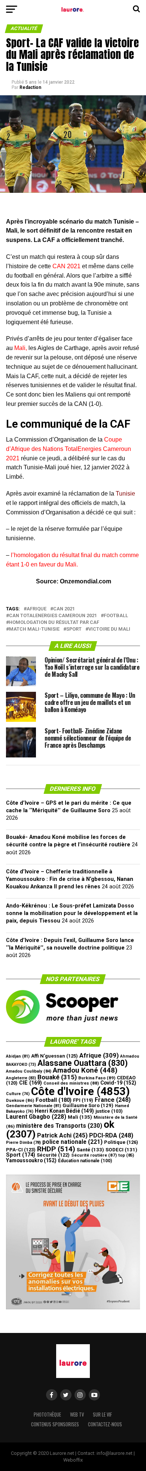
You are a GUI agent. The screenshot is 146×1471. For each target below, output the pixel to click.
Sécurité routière (94, 1155)
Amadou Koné (85, 1070)
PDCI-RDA (111, 1135)
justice (108, 1111)
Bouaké (57, 1077)
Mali (80, 1117)
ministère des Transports (59, 1125)
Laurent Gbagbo (36, 1116)
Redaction (30, 87)
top (126, 1155)
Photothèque (47, 1414)
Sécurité (53, 1155)
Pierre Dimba (23, 1142)
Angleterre (21, 1078)
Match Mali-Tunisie (34, 629)
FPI (83, 1100)
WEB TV (77, 1414)
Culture (18, 1093)
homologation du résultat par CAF (54, 622)
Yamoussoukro (31, 1160)
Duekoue (20, 1100)
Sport (74, 629)
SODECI (121, 1149)
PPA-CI (21, 1149)
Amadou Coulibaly (28, 1071)
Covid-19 (118, 1083)
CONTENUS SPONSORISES (55, 1424)
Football (116, 615)
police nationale (72, 1142)
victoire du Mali (109, 629)
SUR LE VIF (102, 1414)
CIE (30, 1083)
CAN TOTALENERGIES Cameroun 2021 (53, 615)
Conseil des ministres (71, 1083)
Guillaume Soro (88, 1105)
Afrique (36, 609)
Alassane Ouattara (82, 1063)
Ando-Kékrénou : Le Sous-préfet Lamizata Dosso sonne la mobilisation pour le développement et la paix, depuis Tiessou (72, 913)
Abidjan (18, 1056)
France (113, 1099)
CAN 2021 (64, 609)
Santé (90, 1149)
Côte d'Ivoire (80, 1091)
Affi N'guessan (54, 1056)
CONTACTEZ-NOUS (105, 1424)
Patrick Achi (62, 1135)
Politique (121, 1142)
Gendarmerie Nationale (33, 1105)
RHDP (56, 1149)
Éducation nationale (85, 1160)
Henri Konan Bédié (64, 1111)
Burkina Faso (96, 1077)
